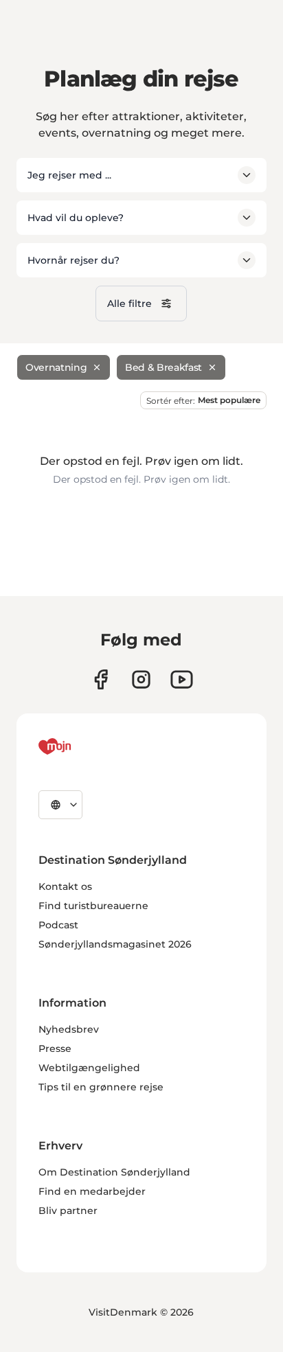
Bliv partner (68, 1210)
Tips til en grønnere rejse (100, 1087)
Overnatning (56, 367)
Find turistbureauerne (93, 906)
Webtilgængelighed (89, 1068)
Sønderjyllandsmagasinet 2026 (115, 944)
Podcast (58, 925)
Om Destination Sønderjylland (114, 1172)
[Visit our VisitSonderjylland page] (101, 679)
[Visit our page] (141, 679)
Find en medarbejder (92, 1191)
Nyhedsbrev (68, 1029)
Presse (54, 1048)
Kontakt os (65, 886)
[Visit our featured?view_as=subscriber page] (182, 679)
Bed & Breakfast (163, 367)
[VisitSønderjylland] (80, 746)
